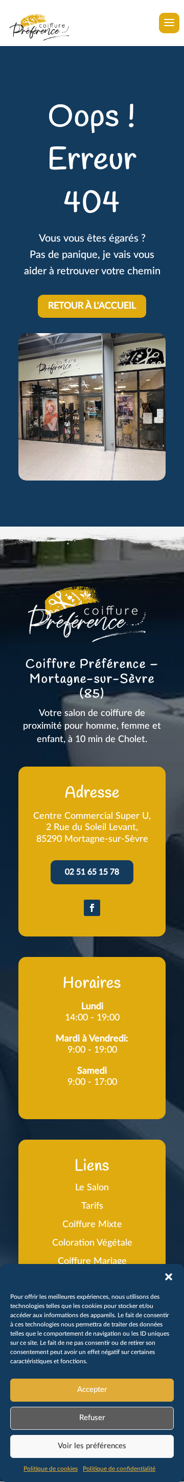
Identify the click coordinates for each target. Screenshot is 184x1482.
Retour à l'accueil (92, 306)
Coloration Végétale (92, 1243)
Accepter (92, 1389)
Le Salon (92, 1187)
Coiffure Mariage (92, 1261)
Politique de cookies (51, 1469)
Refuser (92, 1418)
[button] (169, 1277)
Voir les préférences (92, 1446)
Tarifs (92, 1206)
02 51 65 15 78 (92, 872)
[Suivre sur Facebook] (92, 908)
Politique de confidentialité (119, 1469)
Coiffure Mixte (92, 1224)
